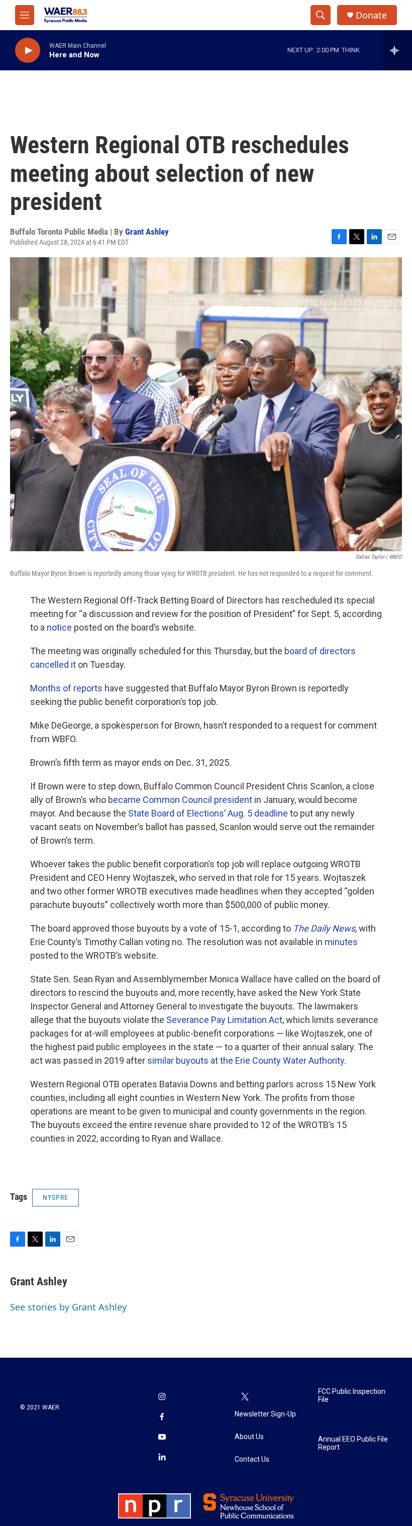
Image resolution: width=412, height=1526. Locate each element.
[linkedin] (162, 1458)
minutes (341, 942)
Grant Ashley (147, 232)
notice (59, 627)
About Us (249, 1437)
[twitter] (245, 1398)
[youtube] (162, 1438)
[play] (28, 50)
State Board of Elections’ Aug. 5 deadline (208, 813)
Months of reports (66, 688)
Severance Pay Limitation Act (224, 1019)
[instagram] (162, 1398)
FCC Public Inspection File (351, 1395)
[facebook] (162, 1418)
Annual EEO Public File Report (353, 1443)
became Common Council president (180, 799)
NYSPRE (55, 1197)
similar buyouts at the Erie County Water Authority (245, 1060)
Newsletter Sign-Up (265, 1414)
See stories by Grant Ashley (68, 1307)
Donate (371, 15)
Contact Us (252, 1459)
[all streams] (397, 50)
